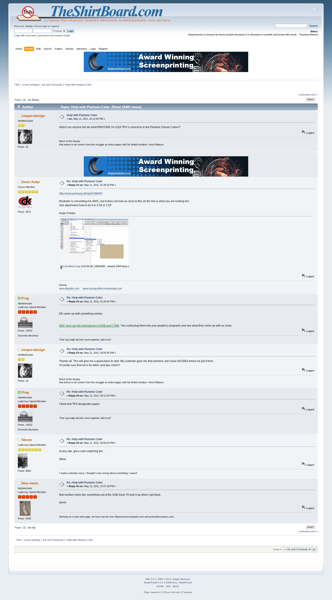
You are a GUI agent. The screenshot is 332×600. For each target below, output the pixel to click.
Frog (25, 298)
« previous (304, 94)
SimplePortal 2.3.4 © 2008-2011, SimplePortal (168, 582)
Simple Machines (181, 579)
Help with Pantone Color (82, 115)
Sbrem (26, 440)
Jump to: (277, 549)
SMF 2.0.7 (150, 579)
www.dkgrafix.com (69, 288)
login (44, 26)
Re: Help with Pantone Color (85, 181)
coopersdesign (33, 116)
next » (314, 94)
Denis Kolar (30, 182)
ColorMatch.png (71, 266)
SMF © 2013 (164, 579)
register (55, 26)
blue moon (29, 483)
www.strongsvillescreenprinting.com (102, 288)
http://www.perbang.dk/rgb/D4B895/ (81, 193)
